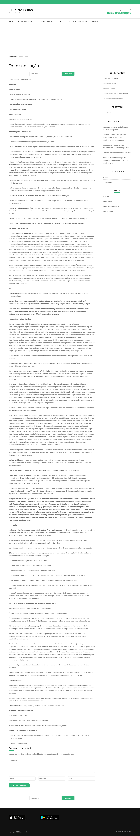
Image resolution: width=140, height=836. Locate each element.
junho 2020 (107, 113)
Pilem (114, 84)
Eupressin (114, 79)
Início (11, 22)
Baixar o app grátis (26, 22)
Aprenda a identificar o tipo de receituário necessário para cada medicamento (115, 160)
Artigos (105, 177)
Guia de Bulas (21, 10)
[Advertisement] (70, 39)
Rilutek (112, 89)
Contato (96, 22)
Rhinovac (119, 99)
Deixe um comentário (19, 743)
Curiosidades (107, 182)
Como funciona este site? (51, 22)
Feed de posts (108, 201)
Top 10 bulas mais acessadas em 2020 (117, 153)
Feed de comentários (111, 206)
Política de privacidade (77, 22)
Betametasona (122, 94)
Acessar (106, 196)
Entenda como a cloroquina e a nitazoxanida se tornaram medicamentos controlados (114, 137)
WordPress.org (108, 211)
